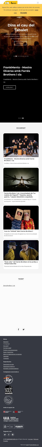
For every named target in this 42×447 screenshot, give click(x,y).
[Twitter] (4, 434)
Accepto (23, 13)
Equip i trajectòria (8, 352)
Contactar (6, 358)
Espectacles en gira (8, 364)
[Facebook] (8, 434)
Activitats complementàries (10, 368)
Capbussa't (9, 87)
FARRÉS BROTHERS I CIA (12, 439)
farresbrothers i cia (9, 285)
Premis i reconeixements (10, 350)
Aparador (6, 341)
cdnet (27, 444)
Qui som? (5, 346)
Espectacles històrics (9, 366)
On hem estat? (7, 348)
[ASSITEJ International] (21, 400)
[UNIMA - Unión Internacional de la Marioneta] (21, 390)
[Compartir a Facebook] (18, 329)
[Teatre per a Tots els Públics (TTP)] (21, 379)
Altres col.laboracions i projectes (12, 354)
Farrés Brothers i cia (34, 444)
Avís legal (30, 439)
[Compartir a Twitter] (23, 329)
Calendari (6, 356)
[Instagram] (12, 434)
